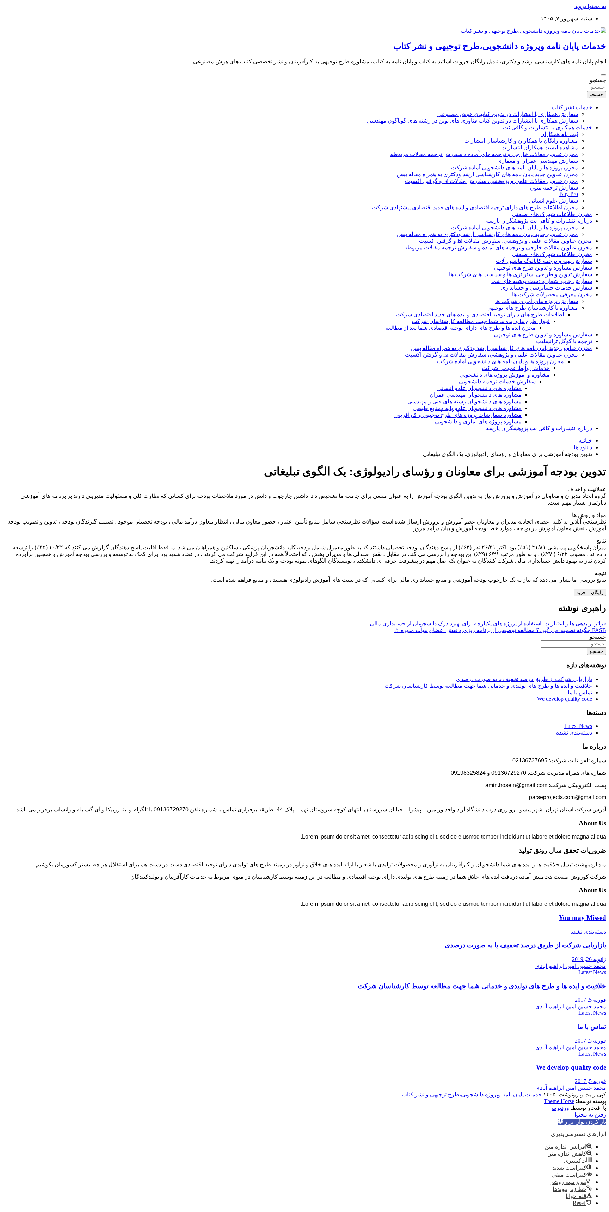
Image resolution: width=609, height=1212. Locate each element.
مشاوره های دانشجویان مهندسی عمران (476, 395)
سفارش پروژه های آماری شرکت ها (536, 301)
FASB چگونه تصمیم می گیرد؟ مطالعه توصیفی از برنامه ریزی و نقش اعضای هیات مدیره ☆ (500, 630)
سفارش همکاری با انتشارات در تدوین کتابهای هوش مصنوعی (507, 114)
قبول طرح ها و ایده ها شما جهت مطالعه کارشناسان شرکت (481, 321)
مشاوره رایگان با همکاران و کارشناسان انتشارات (521, 141)
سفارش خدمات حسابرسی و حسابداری (546, 288)
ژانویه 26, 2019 (589, 959)
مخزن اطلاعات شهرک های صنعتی (552, 214)
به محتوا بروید (590, 6)
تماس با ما (580, 692)
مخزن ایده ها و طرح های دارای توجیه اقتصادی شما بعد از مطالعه (460, 328)
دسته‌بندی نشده (574, 733)
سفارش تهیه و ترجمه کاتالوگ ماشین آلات (544, 261)
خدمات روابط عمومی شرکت (516, 368)
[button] (582, 1122)
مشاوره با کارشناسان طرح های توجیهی (532, 308)
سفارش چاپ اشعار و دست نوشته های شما (541, 281)
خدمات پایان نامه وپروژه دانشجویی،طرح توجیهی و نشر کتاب (499, 46)
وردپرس (559, 1108)
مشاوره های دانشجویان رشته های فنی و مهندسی (464, 401)
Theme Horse (559, 1101)
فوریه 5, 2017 (590, 1000)
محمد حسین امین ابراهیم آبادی (570, 966)
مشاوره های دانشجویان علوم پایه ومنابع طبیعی (467, 408)
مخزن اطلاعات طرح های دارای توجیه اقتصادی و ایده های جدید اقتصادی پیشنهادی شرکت (475, 207)
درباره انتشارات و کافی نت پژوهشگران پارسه (539, 221)
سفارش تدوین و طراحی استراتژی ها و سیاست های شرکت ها (520, 274)
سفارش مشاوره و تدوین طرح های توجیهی (543, 268)
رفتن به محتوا (590, 1115)
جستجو (598, 80)
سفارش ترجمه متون (554, 188)
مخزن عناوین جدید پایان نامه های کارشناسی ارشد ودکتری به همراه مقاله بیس (487, 174)
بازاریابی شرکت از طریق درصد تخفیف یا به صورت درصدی (524, 679)
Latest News (578, 726)
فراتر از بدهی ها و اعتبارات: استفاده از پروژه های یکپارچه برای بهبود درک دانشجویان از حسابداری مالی (488, 623)
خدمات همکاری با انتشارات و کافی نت (547, 127)
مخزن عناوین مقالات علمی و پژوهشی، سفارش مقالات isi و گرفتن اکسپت (491, 181)
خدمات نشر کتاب (572, 107)
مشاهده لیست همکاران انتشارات (539, 147)
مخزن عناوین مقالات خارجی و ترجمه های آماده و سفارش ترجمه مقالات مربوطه (484, 154)
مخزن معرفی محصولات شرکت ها (552, 294)
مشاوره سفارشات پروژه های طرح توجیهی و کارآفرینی (458, 415)
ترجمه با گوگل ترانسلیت (564, 341)
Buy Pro (568, 194)
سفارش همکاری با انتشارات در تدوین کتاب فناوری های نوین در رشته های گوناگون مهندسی (472, 121)
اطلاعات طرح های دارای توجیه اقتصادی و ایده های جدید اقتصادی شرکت (480, 314)
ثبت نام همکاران (559, 134)
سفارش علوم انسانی (553, 201)
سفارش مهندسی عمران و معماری (537, 161)
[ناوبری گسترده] (603, 75)
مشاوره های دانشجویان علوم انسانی (479, 388)
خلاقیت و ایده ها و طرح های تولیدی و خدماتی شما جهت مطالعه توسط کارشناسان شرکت (488, 686)
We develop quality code (564, 699)
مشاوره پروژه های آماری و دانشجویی (478, 422)
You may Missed (582, 917)
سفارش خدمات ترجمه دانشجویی (497, 381)
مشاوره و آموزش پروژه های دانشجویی (505, 375)
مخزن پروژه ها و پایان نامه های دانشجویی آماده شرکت (514, 168)
